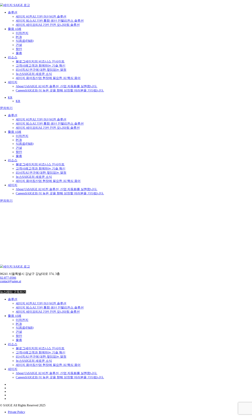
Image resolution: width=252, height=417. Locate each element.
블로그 (40, 61)
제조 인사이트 (18, 275)
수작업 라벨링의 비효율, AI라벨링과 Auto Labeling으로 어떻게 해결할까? (69, 251)
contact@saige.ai (10, 281)
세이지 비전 (41, 16)
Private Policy (16, 412)
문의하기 (6, 108)
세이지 (12, 82)
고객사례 (40, 65)
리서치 (41, 69)
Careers (60, 90)
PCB (19, 37)
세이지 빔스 (50, 20)
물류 (19, 53)
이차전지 (22, 33)
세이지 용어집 (48, 78)
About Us (56, 86)
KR (10, 97)
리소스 (12, 57)
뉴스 (34, 74)
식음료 (24, 40)
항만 (19, 49)
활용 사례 (14, 29)
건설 (19, 45)
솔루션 (12, 12)
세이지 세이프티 (48, 24)
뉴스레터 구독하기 (13, 292)
